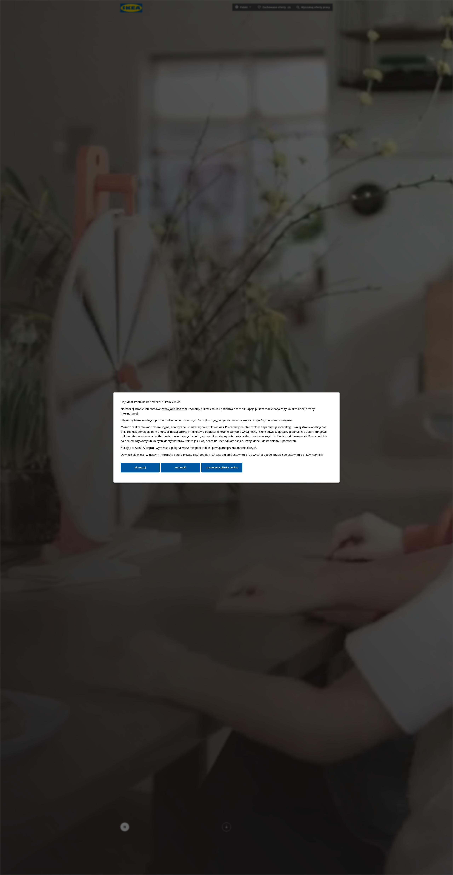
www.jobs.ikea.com (174, 409)
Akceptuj (140, 467)
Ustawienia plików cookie (222, 467)
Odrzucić (180, 467)
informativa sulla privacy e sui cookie (184, 455)
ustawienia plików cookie (304, 455)
